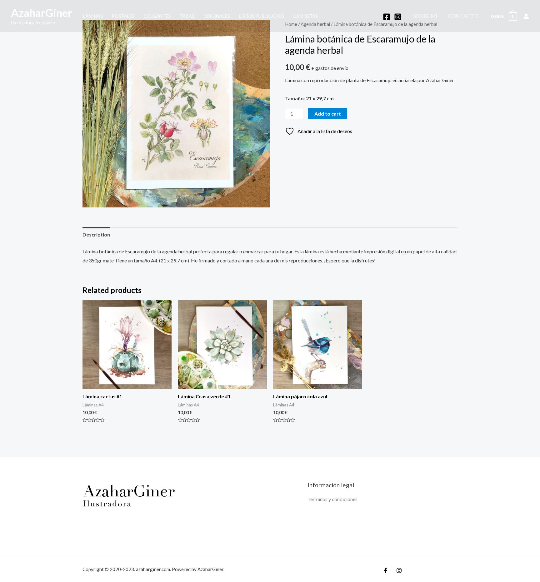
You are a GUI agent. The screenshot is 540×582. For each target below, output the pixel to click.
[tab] (96, 234)
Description (96, 234)
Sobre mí (425, 16)
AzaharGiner (41, 12)
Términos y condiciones (333, 499)
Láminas (93, 16)
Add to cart (327, 114)
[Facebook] (386, 17)
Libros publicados (261, 16)
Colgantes (157, 16)
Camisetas (305, 16)
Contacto (463, 16)
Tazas (187, 16)
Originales (216, 16)
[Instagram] (398, 17)
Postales (123, 16)
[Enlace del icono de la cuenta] (526, 16)
